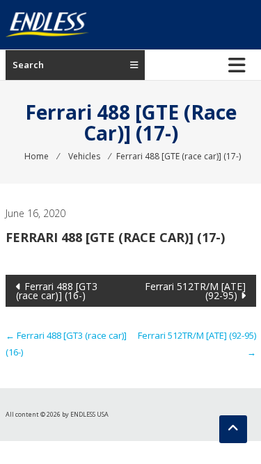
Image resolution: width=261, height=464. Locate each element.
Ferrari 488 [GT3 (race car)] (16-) (56, 291)
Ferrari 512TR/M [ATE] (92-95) (195, 291)
